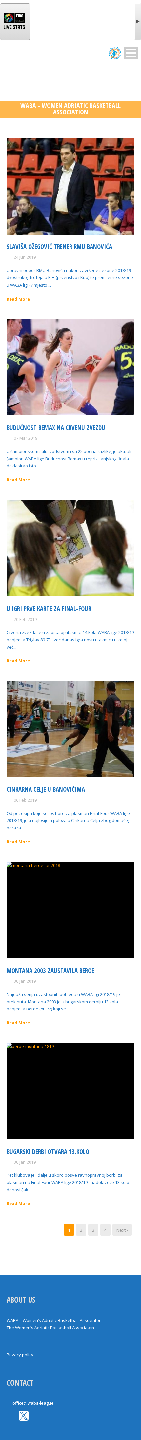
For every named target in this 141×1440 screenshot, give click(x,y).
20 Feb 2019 (25, 619)
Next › (122, 1230)
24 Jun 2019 (25, 257)
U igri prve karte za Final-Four (49, 608)
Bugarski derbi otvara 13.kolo (48, 1151)
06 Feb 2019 (25, 800)
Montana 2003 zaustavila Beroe (50, 970)
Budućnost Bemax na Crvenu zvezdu (56, 427)
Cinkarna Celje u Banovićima (46, 789)
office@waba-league (33, 1403)
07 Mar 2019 (25, 438)
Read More (18, 299)
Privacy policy (20, 1355)
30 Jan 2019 (25, 981)
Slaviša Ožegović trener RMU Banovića (59, 246)
